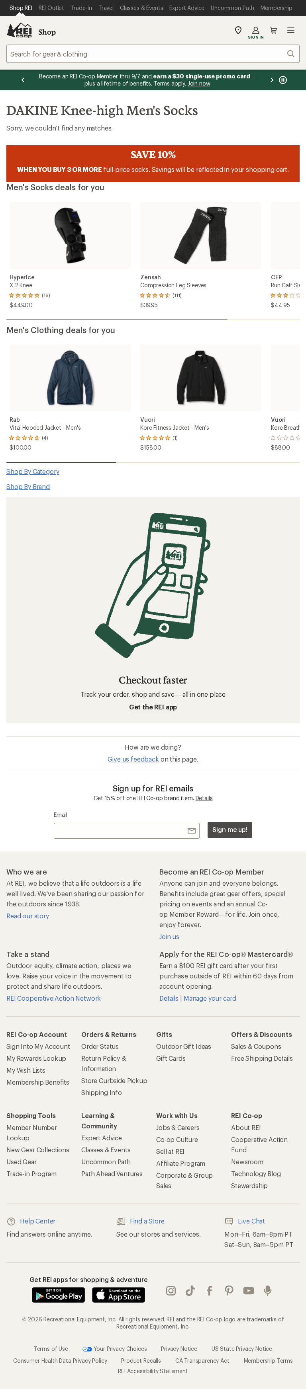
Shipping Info (101, 1092)
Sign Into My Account (38, 1046)
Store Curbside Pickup (114, 1080)
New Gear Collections (37, 1149)
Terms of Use (51, 1348)
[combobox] (153, 54)
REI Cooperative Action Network (53, 998)
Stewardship (249, 1185)
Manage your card (210, 998)
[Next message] (272, 80)
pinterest (229, 1291)
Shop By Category (32, 471)
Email (60, 814)
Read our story (27, 916)
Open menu (291, 30)
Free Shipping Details (262, 1058)
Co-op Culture (177, 1139)
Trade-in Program (31, 1173)
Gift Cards (170, 1058)
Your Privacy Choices (119, 1348)
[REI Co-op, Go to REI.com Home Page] (19, 30)
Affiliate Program (180, 1163)
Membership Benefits (37, 1082)
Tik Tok (190, 1291)
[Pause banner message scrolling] (282, 80)
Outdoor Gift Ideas (183, 1046)
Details (204, 798)
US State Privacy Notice (242, 1348)
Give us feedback (133, 759)
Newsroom (247, 1161)
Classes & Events (105, 1149)
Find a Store (147, 1221)
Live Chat (251, 1221)
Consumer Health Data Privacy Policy (60, 1360)
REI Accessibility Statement (153, 1371)
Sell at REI (170, 1151)
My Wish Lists (25, 1070)
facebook (209, 1291)
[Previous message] (23, 80)
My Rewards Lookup (36, 1058)
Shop (47, 31)
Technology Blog (256, 1173)
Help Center (37, 1221)
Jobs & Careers (178, 1127)
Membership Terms (268, 1360)
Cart (273, 30)
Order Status (100, 1046)
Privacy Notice (179, 1348)
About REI (246, 1127)
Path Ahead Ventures (112, 1173)
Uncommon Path (106, 1161)
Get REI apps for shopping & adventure (88, 1279)
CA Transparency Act (202, 1360)
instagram (171, 1291)
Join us (169, 936)
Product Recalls (141, 1360)
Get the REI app (153, 707)
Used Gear (21, 1161)
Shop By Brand (28, 486)
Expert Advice (101, 1138)
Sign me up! (229, 829)
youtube (248, 1291)
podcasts (268, 1291)
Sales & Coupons (256, 1046)
